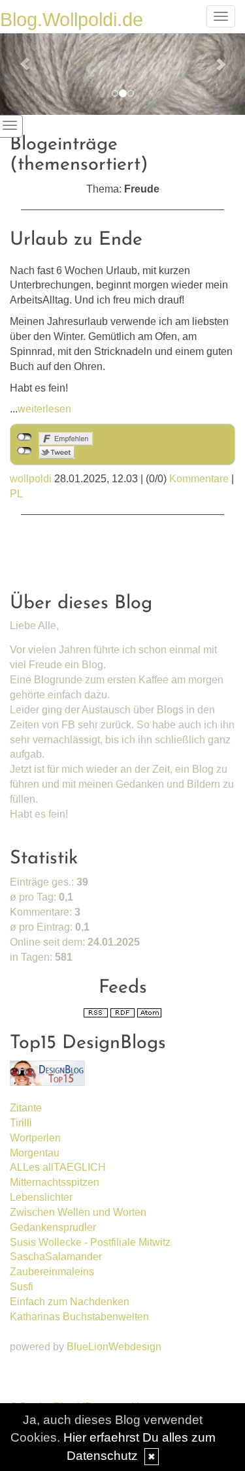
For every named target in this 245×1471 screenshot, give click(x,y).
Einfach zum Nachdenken (69, 1301)
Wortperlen (35, 1137)
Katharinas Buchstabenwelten (79, 1316)
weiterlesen (44, 408)
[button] (18, 57)
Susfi (21, 1286)
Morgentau (34, 1152)
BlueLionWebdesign (114, 1346)
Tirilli (21, 1122)
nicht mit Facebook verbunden (24, 437)
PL (16, 493)
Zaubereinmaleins (52, 1271)
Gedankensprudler (53, 1227)
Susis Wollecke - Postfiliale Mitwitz (90, 1242)
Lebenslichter (41, 1197)
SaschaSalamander (56, 1256)
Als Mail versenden (158, 451)
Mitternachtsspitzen (54, 1182)
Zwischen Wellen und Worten (78, 1212)
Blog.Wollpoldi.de (71, 19)
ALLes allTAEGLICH (58, 1167)
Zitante (26, 1107)
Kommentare (199, 478)
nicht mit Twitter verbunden (24, 451)
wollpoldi (31, 478)
